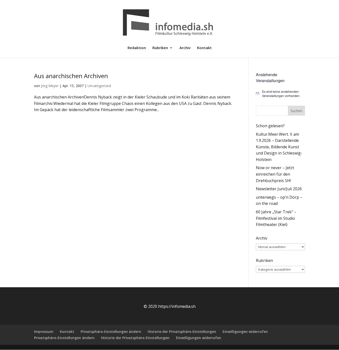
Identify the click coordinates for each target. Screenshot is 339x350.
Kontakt (204, 48)
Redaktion (137, 48)
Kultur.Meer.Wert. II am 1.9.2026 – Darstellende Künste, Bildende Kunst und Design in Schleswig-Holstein (279, 146)
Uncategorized (99, 85)
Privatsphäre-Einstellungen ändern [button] (111, 331)
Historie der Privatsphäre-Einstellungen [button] (182, 331)
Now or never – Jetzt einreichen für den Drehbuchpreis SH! (275, 174)
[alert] (280, 94)
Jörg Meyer (50, 85)
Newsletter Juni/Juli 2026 (279, 188)
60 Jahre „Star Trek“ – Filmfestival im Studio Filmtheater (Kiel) (276, 218)
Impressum (43, 331)
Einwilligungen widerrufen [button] (245, 331)
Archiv (185, 48)
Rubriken (160, 48)
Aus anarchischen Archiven (71, 76)
